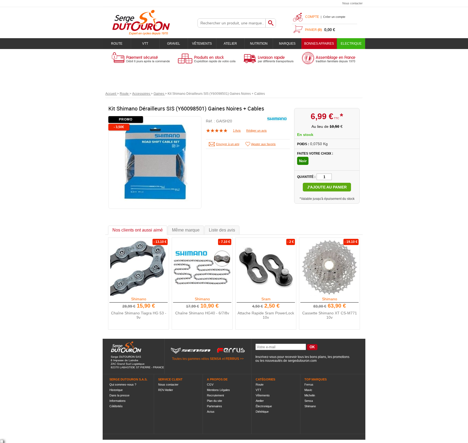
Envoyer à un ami (227, 144)
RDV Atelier (165, 390)
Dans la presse (119, 395)
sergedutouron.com (302, 361)
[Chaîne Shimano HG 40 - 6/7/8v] (202, 267)
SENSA (215, 359)
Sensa (308, 400)
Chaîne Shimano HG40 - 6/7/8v (202, 313)
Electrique (351, 43)
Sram (266, 299)
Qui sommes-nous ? (122, 384)
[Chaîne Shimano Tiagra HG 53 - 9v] (138, 267)
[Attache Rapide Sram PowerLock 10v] (266, 267)
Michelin (309, 395)
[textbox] (231, 23)
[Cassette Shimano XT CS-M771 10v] (329, 267)
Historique (116, 390)
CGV (210, 384)
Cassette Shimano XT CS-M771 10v (329, 315)
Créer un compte (334, 16)
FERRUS (232, 359)
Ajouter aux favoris (263, 144)
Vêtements (202, 43)
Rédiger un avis (256, 130)
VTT (145, 43)
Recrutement (215, 395)
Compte (312, 17)
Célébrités (116, 406)
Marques (287, 43)
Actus (210, 411)
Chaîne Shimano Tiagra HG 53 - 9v (138, 315)
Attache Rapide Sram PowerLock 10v (266, 315)
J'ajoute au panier (327, 187)
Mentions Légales (218, 390)
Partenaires (214, 406)
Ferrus (308, 384)
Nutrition (259, 43)
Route (116, 43)
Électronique (264, 406)
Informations (117, 400)
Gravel (173, 43)
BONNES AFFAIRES (319, 43)
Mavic (308, 390)
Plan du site (214, 400)
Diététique (262, 411)
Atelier (230, 43)
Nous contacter (352, 3)
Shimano (138, 299)
